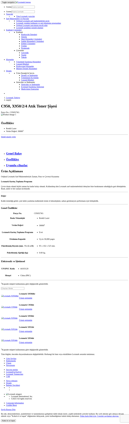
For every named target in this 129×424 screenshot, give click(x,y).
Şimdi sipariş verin (8, 137)
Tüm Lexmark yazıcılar (25, 16)
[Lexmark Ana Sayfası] (23, 2)
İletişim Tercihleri (13, 385)
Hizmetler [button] (10, 59)
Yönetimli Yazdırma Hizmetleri (28, 62)
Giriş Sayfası (11, 358)
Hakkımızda (11, 361)
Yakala (24, 57)
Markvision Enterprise (30, 89)
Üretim (24, 46)
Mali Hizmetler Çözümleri (31, 39)
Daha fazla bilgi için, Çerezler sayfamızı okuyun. (99, 416)
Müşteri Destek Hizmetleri (26, 69)
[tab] (67, 153)
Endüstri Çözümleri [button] (14, 30)
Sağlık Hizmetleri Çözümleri (32, 41)
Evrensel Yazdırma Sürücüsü (32, 87)
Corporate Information (15, 403)
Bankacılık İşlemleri (29, 34)
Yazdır (23, 55)
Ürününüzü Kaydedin (30, 78)
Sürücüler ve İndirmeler (30, 84)
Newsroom (10, 365)
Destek (9, 383)
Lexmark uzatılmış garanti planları (29, 28)
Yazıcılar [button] (9, 14)
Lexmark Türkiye (13, 98)
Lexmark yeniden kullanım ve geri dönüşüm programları (38, 23)
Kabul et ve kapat (8, 421)
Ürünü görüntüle (25, 298)
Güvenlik (25, 53)
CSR (8, 376)
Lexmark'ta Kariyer (14, 372)
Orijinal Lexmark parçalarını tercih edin (31, 25)
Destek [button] (9, 71)
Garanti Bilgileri (22, 64)
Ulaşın (8, 363)
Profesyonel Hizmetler (25, 66)
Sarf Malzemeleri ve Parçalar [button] (17, 19)
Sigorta (24, 37)
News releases (11, 381)
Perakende (25, 48)
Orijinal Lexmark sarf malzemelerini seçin (32, 21)
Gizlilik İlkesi (11, 405)
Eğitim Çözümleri (28, 44)
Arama (8, 7)
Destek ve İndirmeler (29, 75)
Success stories (12, 370)
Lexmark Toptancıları (14, 374)
